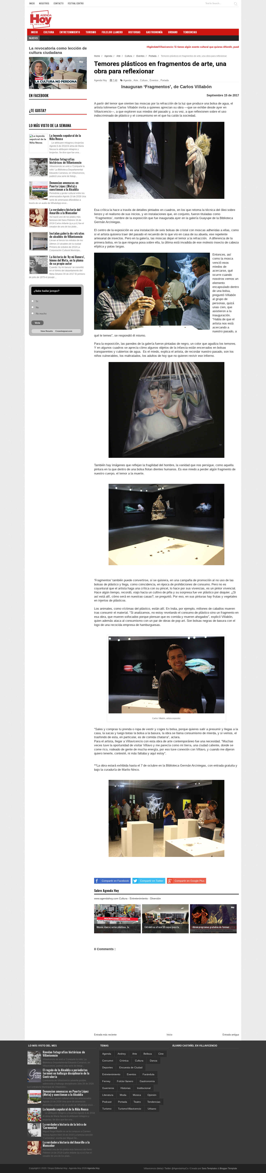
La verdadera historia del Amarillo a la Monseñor (64, 211)
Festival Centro (76, 3)
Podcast (106, 1101)
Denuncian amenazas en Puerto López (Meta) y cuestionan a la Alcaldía (64, 186)
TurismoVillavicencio (129, 1108)
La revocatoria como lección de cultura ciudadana (58, 50)
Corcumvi (107, 1060)
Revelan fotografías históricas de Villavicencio (65, 161)
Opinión (151, 1094)
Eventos (154, 80)
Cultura (48, 32)
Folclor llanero (125, 1081)
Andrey (122, 1053)
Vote (37, 322)
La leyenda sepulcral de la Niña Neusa (65, 137)
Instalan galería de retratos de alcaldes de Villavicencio (66, 235)
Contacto (59, 3)
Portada (165, 80)
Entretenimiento (70, 32)
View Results (47, 331)
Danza (153, 1060)
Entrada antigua (231, 1034)
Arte (136, 80)
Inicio (32, 3)
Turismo (106, 1108)
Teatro (137, 1101)
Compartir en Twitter (151, 880)
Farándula (148, 1074)
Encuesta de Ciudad (130, 1067)
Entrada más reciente (105, 1034)
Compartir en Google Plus (189, 880)
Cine (161, 1053)
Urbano (152, 1108)
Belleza (147, 1053)
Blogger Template (228, 1168)
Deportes (107, 1067)
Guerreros (108, 1088)
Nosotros (44, 3)
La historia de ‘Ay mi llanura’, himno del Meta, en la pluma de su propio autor (67, 260)
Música (137, 1094)
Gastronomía (147, 1081)
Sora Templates (209, 1168)
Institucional (144, 1088)
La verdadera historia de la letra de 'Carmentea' (64, 1126)
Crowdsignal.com (63, 331)
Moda (123, 1094)
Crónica (124, 1060)
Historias (125, 1088)
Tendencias (153, 1101)
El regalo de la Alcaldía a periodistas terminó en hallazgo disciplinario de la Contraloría (66, 1073)
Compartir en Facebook (115, 880)
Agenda (127, 80)
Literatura (107, 1094)
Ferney (106, 1081)
